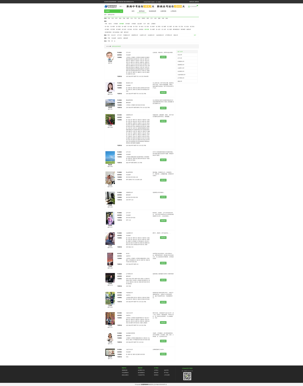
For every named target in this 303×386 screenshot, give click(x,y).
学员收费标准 (125, 372)
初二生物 (175, 26)
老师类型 (119, 55)
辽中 (151, 18)
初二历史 (181, 26)
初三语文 (192, 26)
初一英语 (118, 26)
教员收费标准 (141, 372)
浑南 (124, 18)
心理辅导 (153, 23)
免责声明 (166, 370)
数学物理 (183, 29)
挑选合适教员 (125, 375)
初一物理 (152, 29)
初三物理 (118, 29)
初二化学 (164, 29)
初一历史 (135, 26)
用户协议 (166, 372)
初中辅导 (121, 23)
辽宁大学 (119, 35)
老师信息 (142, 11)
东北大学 (113, 35)
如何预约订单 (141, 370)
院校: (105, 35)
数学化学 (126, 32)
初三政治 (130, 29)
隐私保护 (156, 372)
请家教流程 (124, 370)
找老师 (107, 11)
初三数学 (107, 29)
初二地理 (169, 26)
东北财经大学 (151, 35)
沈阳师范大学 (134, 35)
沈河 (112, 18)
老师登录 (196, 1)
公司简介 (156, 370)
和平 (116, 18)
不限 (109, 18)
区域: (105, 18)
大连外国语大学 (160, 35)
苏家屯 (143, 18)
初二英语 (158, 26)
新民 (148, 18)
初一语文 (107, 26)
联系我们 (156, 375)
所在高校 (119, 115)
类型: (105, 38)
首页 (133, 11)
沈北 (139, 18)
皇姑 (120, 18)
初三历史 (135, 29)
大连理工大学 (143, 35)
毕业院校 (119, 52)
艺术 (144, 23)
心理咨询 (173, 11)
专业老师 (113, 38)
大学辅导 (133, 23)
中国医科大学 (126, 35)
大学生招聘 (167, 375)
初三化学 (124, 29)
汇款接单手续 (141, 375)
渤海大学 (176, 35)
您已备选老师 (194, 6)
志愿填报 (163, 11)
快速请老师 (152, 11)
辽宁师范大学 (168, 35)
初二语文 (147, 26)
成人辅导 (139, 23)
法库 (155, 18)
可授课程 (119, 57)
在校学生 (119, 38)
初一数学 (112, 26)
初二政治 (186, 26)
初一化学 (158, 29)
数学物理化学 (176, 29)
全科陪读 (141, 29)
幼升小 (110, 23)
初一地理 (124, 26)
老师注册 (191, 1)
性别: (105, 41)
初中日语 (147, 29)
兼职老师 (125, 38)
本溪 (163, 18)
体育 (148, 23)
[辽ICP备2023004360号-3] (160, 384)
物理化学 (189, 29)
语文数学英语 (108, 32)
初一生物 (130, 26)
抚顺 (159, 18)
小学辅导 (115, 23)
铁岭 (167, 18)
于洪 (135, 18)
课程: (105, 21)
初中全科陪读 (116, 32)
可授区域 (119, 76)
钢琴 (122, 32)
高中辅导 (127, 23)
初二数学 (152, 26)
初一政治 (141, 26)
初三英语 (112, 29)
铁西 (128, 18)
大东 (131, 18)
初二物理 (164, 26)
